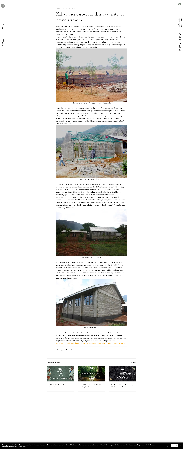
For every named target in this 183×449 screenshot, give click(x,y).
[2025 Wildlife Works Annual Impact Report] (60, 373)
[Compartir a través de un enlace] (71, 349)
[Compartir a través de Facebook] (57, 349)
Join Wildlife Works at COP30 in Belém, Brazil (91, 386)
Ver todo (133, 362)
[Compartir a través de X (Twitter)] (62, 349)
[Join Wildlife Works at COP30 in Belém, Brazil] (91, 373)
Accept (175, 446)
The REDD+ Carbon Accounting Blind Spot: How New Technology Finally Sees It (122, 386)
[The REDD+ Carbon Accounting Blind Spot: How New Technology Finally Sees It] (122, 373)
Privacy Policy (22, 447)
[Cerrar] (181, 445)
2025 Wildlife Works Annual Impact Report (58, 386)
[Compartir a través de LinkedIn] (66, 349)
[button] (179, 3)
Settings (165, 446)
